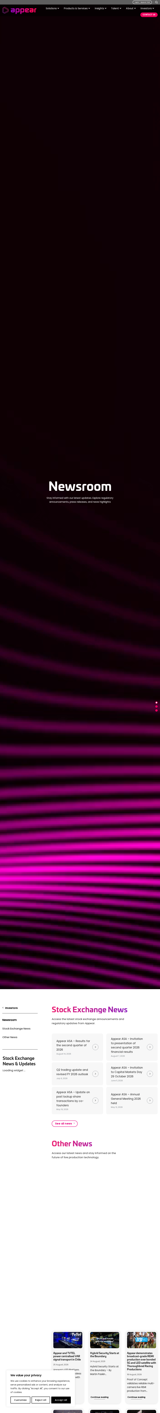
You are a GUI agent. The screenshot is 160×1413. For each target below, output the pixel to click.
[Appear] (19, 10)
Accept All (61, 1400)
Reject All (40, 1400)
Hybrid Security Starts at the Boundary (104, 1354)
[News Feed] (156, 710)
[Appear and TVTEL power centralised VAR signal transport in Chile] (67, 1340)
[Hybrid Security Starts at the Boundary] (104, 1340)
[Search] (156, 2)
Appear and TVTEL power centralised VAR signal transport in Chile (67, 1356)
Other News (9, 1037)
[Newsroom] (156, 702)
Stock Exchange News (16, 1028)
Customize (20, 1400)
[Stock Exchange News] (156, 706)
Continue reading (100, 1397)
